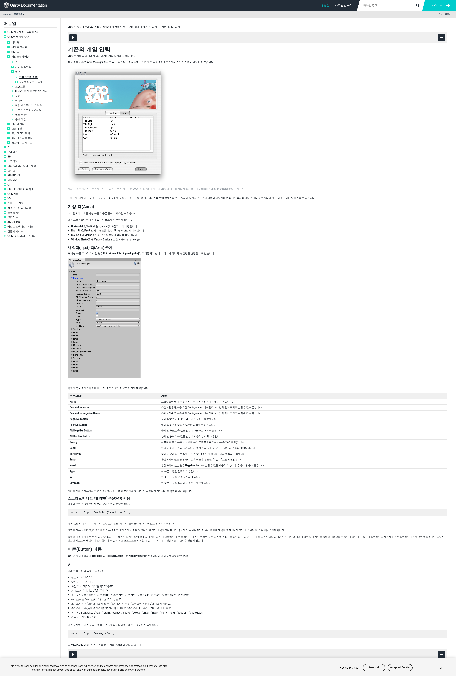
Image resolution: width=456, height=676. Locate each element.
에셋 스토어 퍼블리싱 (19, 208)
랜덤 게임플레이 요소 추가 (29, 105)
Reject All (374, 667)
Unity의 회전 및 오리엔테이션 (31, 91)
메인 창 (15, 51)
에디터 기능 (17, 123)
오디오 (11, 170)
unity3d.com (436, 5)
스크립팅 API (343, 5)
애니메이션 (13, 175)
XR (9, 198)
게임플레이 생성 (20, 56)
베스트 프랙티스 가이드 (20, 226)
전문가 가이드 (15, 231)
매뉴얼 (325, 5)
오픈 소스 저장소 (16, 203)
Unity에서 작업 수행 (18, 36)
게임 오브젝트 (23, 66)
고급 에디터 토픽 (20, 133)
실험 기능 (12, 217)
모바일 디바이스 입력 (31, 81)
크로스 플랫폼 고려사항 (28, 109)
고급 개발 (16, 128)
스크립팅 (12, 161)
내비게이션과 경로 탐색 (20, 189)
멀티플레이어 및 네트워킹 (21, 166)
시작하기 (16, 42)
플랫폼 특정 (13, 212)
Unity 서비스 (14, 193)
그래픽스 (12, 151)
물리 (9, 156)
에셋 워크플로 (19, 47)
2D (9, 147)
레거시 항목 (13, 221)
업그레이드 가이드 (21, 142)
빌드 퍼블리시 (23, 114)
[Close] (441, 668)
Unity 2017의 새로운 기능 (21, 235)
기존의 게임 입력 (28, 77)
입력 (17, 71)
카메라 (19, 100)
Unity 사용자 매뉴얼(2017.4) (23, 32)
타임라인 (12, 179)
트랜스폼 (20, 86)
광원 (17, 96)
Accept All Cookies (400, 667)
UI (8, 184)
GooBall (203, 188)
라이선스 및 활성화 (21, 137)
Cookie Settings (349, 667)
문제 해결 (20, 119)
